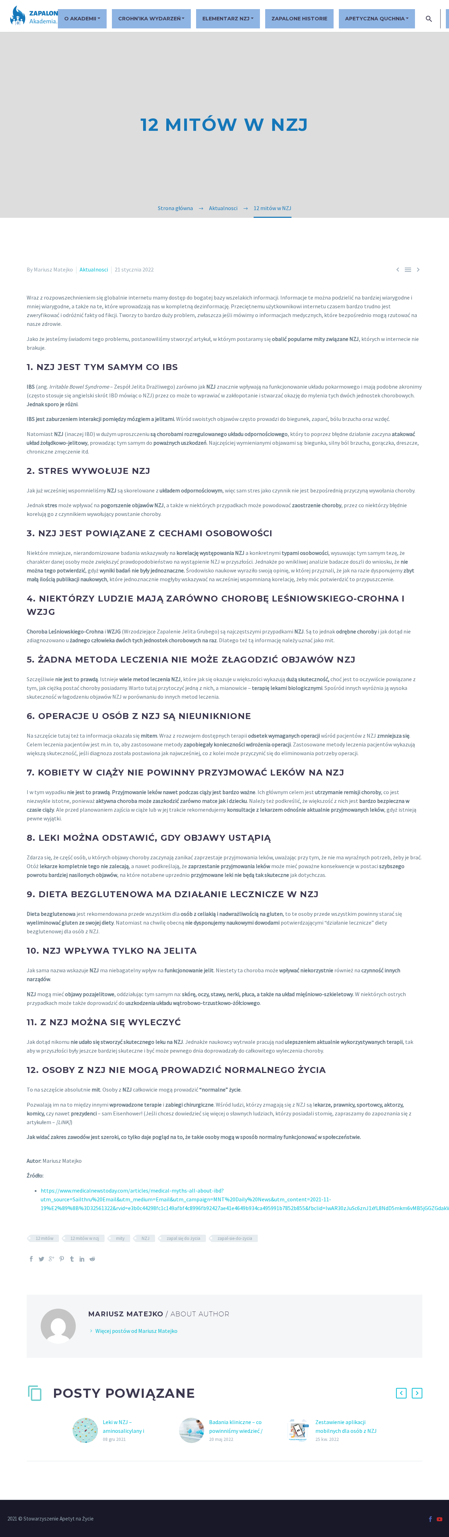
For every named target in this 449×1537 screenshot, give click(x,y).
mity (120, 1238)
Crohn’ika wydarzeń (149, 18)
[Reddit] (92, 1259)
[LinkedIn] (82, 1259)
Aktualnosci (94, 269)
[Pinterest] (62, 1259)
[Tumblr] (72, 1259)
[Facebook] (31, 1259)
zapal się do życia (183, 1238)
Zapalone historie (299, 18)
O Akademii (80, 18)
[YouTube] (439, 1519)
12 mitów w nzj (85, 1238)
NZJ (145, 1238)
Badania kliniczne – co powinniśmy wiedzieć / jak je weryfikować (236, 1430)
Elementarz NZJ (225, 18)
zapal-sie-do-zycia (234, 1238)
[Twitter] (41, 1259)
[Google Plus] (51, 1259)
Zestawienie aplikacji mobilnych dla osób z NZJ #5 (346, 1430)
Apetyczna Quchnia (375, 18)
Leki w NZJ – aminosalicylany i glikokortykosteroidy (128, 1430)
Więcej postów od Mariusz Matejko (136, 1330)
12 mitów (44, 1238)
